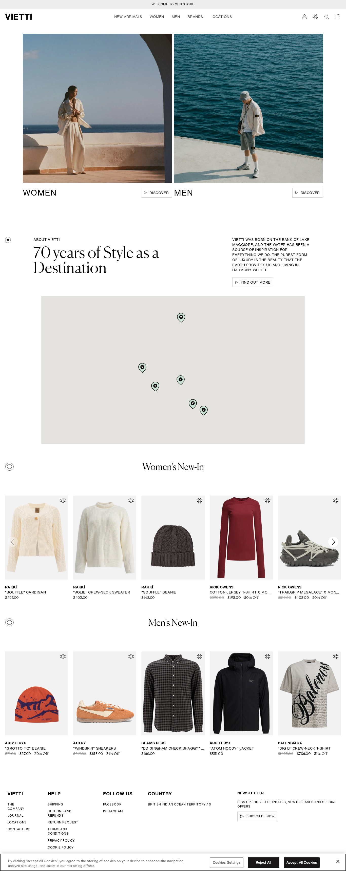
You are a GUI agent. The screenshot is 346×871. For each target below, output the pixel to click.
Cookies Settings (227, 862)
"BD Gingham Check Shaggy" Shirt (172, 748)
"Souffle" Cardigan (25, 592)
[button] (128, 16)
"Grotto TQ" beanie (25, 748)
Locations (17, 822)
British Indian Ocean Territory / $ (179, 804)
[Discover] (97, 108)
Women (157, 16)
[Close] (337, 861)
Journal (16, 815)
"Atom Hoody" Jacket (232, 748)
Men (176, 16)
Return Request (63, 822)
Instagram (113, 811)
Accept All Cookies (301, 862)
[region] (173, 862)
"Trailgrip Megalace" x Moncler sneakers (309, 592)
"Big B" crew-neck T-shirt (304, 748)
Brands (195, 16)
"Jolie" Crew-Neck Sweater (101, 592)
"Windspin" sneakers (94, 748)
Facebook (112, 804)
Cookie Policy (60, 847)
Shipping (55, 804)
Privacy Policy (61, 840)
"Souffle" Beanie (158, 592)
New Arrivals (128, 16)
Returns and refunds (59, 813)
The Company (16, 806)
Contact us (18, 829)
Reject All (263, 862)
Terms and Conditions (58, 831)
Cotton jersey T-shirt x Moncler (241, 592)
